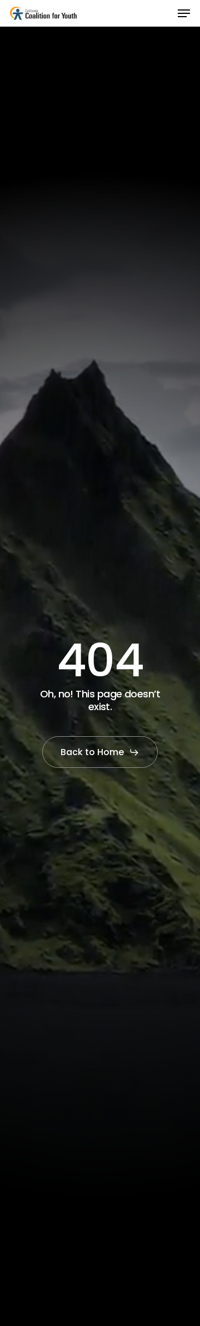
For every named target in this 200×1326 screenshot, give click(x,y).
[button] (184, 13)
